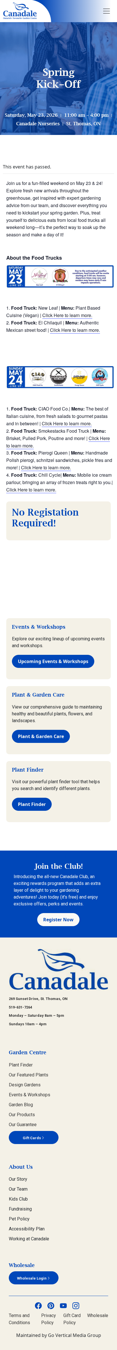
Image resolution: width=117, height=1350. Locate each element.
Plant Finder (32, 804)
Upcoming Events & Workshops (53, 661)
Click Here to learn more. (67, 315)
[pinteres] (50, 1305)
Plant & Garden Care (41, 736)
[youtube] (63, 1305)
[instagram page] (75, 1305)
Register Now (58, 919)
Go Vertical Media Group (74, 1335)
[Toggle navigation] (106, 11)
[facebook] (38, 1305)
